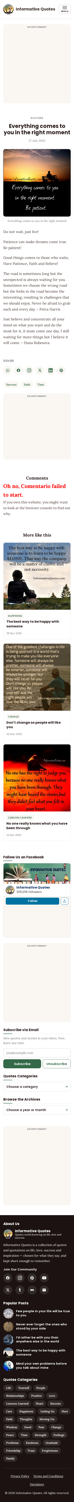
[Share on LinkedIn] (50, 370)
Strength (40, 1435)
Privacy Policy (20, 1476)
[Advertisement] (37, 66)
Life (8, 1388)
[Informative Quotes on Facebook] (7, 1277)
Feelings (59, 1435)
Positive (36, 1396)
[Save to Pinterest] (61, 370)
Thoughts (26, 1419)
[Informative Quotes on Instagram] (29, 370)
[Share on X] (39, 370)
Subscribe (22, 1064)
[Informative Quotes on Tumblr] (19, 1290)
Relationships (15, 1396)
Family (10, 1458)
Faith (27, 384)
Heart (39, 1403)
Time (40, 384)
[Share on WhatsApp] (7, 370)
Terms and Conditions (48, 1476)
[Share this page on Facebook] (64, 901)
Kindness (32, 1443)
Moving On (46, 1419)
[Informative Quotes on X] (7, 1290)
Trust (31, 1450)
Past (41, 1427)
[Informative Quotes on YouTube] (44, 1277)
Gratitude (52, 1443)
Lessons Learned (17, 1403)
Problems (12, 1443)
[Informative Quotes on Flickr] (32, 1290)
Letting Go (47, 1411)
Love (52, 1396)
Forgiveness (50, 1450)
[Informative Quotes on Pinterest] (32, 1277)
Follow (32, 901)
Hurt (65, 1411)
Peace (10, 1435)
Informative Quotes (33, 887)
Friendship (13, 1450)
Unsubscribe (56, 1064)
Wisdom (11, 1427)
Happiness (26, 1411)
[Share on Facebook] (18, 370)
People (40, 1388)
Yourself (23, 1388)
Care (9, 1411)
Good (27, 1427)
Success (37, 117)
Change (56, 1427)
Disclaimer (37, 1484)
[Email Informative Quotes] (44, 1290)
